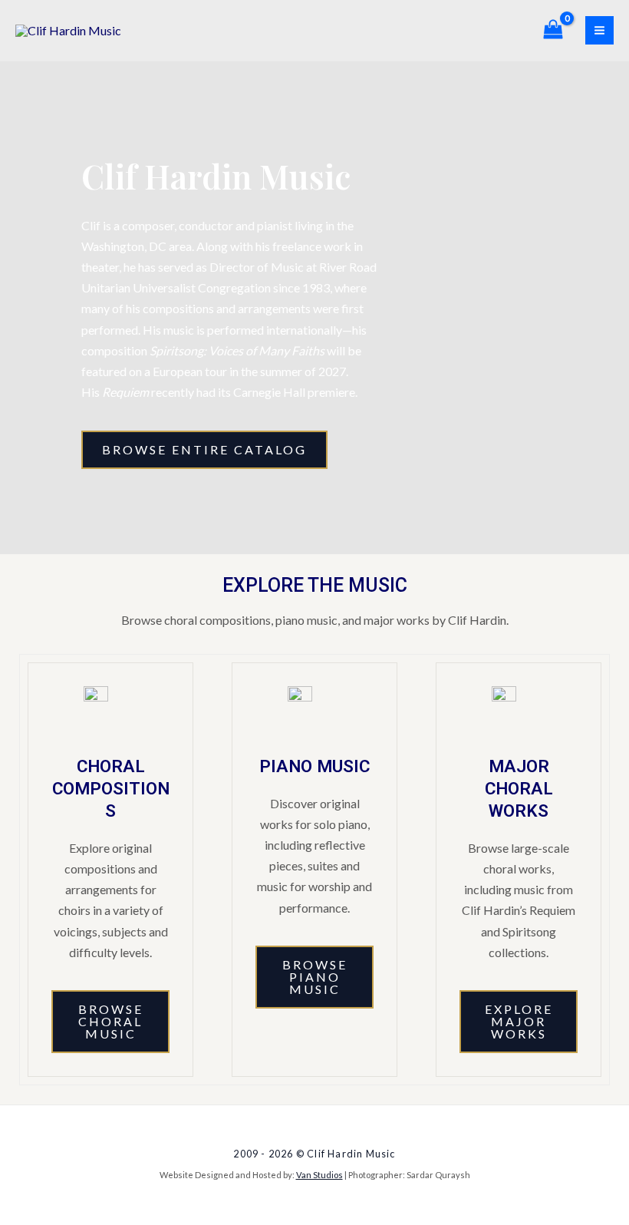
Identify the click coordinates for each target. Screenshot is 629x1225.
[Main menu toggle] (599, 30)
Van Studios (319, 1175)
